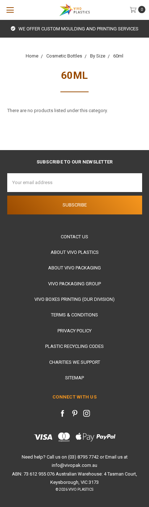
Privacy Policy (74, 330)
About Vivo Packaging (74, 267)
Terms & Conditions (74, 315)
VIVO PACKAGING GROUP (74, 283)
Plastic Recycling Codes (74, 346)
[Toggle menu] (10, 10)
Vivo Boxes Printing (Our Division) (74, 299)
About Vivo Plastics (75, 252)
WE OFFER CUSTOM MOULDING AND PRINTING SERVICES (78, 28)
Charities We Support (74, 362)
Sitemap (74, 377)
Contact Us (74, 236)
